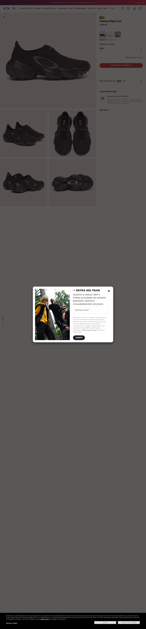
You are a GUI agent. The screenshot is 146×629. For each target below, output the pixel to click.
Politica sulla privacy (89, 330)
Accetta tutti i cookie (129, 622)
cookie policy (44, 619)
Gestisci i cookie (11, 623)
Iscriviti (79, 338)
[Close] (109, 291)
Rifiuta (105, 622)
